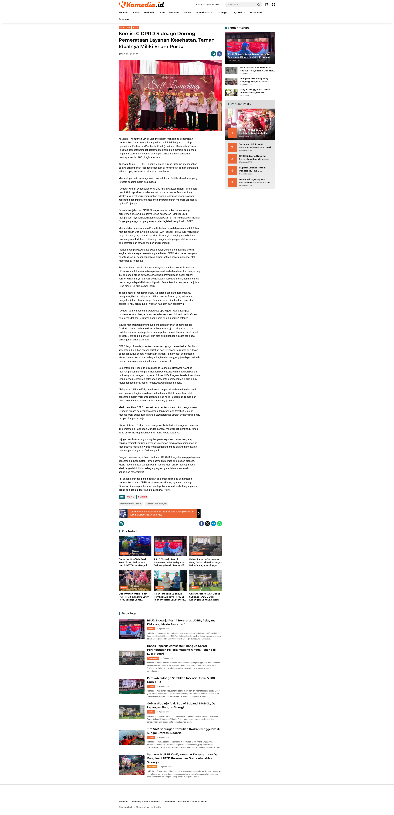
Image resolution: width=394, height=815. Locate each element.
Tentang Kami (140, 801)
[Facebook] (201, 523)
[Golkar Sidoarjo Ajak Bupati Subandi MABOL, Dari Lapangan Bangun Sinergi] (205, 580)
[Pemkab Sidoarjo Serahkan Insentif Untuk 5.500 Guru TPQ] (132, 686)
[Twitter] (207, 523)
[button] (259, 4)
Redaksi (155, 801)
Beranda (123, 801)
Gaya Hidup (152, 767)
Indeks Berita (199, 801)
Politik (135, 27)
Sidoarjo (143, 497)
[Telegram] (213, 523)
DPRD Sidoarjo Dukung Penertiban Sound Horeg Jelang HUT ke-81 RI (253, 158)
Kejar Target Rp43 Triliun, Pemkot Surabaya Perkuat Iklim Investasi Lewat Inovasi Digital (170, 596)
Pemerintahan (124, 27)
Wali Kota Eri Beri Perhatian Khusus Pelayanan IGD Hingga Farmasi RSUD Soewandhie (257, 69)
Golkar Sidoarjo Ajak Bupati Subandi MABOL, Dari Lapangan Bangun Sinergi (204, 596)
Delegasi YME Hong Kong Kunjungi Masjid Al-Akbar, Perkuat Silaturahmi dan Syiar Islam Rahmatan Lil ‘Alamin (257, 80)
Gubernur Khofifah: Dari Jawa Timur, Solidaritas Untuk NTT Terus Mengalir (133, 562)
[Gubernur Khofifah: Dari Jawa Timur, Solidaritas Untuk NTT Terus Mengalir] (135, 546)
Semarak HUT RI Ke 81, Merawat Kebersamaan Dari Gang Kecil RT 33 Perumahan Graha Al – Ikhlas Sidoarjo (183, 758)
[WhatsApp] (219, 523)
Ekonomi (124, 588)
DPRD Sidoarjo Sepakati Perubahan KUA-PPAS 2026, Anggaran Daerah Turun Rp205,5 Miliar (254, 181)
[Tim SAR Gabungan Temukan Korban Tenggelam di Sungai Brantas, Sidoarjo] (132, 737)
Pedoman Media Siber (176, 801)
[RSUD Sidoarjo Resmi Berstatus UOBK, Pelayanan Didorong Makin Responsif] (170, 546)
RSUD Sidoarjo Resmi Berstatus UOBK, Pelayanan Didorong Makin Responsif (169, 562)
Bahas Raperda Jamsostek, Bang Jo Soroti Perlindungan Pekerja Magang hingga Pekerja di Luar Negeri (205, 562)
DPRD (131, 497)
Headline (124, 553)
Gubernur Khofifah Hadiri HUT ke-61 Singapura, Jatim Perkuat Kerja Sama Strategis (134, 596)
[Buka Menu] (273, 4)
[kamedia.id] (142, 4)
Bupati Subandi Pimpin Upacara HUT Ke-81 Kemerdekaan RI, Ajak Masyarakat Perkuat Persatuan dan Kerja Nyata (254, 169)
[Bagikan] (219, 54)
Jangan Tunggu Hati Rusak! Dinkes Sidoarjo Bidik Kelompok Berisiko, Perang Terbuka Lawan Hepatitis (255, 91)
